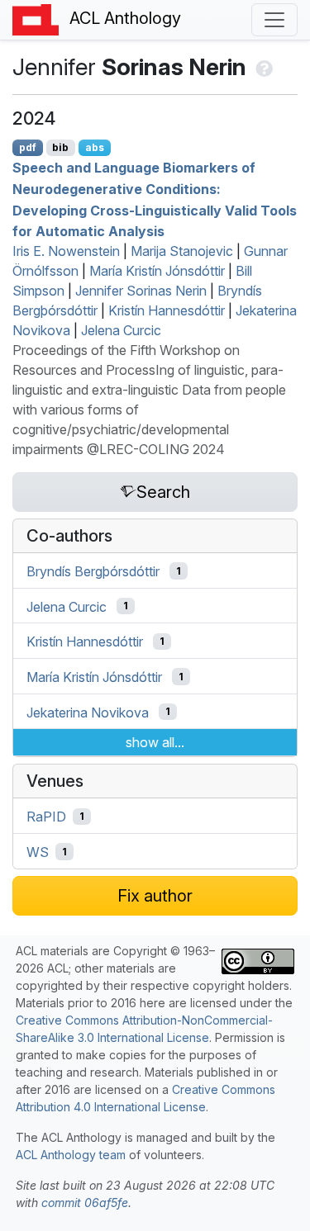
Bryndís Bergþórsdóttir (93, 571)
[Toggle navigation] (274, 19)
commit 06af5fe (84, 1202)
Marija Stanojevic (182, 251)
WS (37, 852)
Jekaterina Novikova (87, 711)
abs (94, 147)
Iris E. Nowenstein (66, 251)
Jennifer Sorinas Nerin (141, 290)
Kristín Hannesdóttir (166, 310)
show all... (155, 742)
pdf (27, 147)
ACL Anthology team (71, 1155)
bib (60, 147)
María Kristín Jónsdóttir (157, 271)
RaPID (46, 816)
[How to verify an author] (262, 67)
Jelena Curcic (121, 330)
